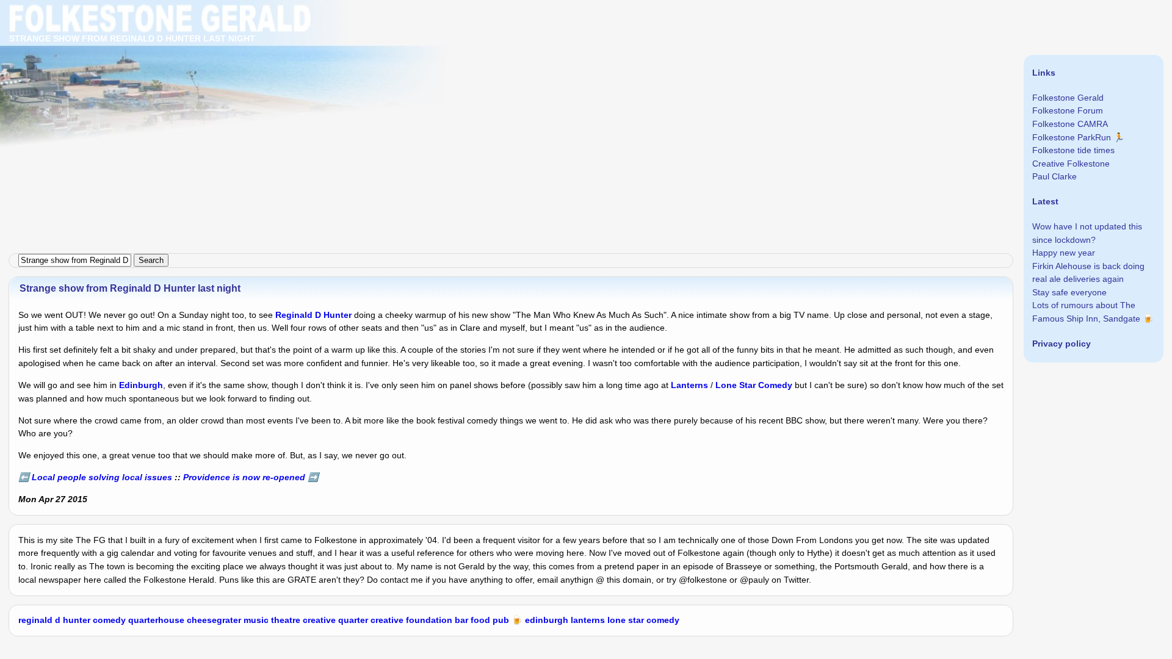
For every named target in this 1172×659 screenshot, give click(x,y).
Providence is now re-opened (244, 477)
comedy (109, 620)
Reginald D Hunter (313, 315)
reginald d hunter (54, 620)
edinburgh (546, 620)
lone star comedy (643, 620)
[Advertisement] (366, 85)
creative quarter (335, 620)
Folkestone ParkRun (1071, 137)
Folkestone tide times (1073, 150)
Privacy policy (1061, 343)
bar (461, 620)
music (256, 620)
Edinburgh (141, 385)
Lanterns (689, 385)
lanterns (588, 620)
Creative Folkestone (1071, 163)
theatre (285, 620)
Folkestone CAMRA (1070, 124)
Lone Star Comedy (753, 385)
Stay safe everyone (1069, 292)
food (480, 620)
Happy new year (1063, 252)
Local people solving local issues (102, 477)
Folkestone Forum (1067, 110)
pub (501, 620)
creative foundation (411, 620)
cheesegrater (214, 620)
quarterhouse (156, 620)
